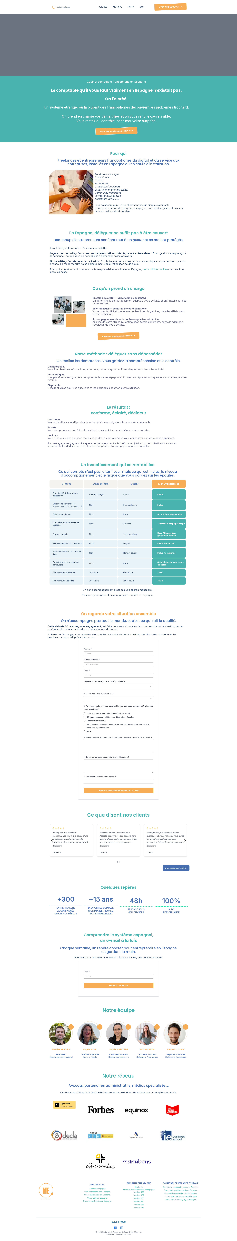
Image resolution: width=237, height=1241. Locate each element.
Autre (89, 731)
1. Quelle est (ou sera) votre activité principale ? (105, 681)
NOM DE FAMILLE (92, 660)
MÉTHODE (117, 7)
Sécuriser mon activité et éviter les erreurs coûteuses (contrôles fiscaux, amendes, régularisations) (118, 726)
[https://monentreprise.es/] (61, 7)
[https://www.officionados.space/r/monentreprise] (100, 1161)
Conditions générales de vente (118, 1234)
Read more (57, 846)
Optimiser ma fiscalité (96, 721)
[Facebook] (115, 1228)
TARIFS (131, 7)
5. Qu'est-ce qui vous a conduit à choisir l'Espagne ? (106, 757)
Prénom (88, 649)
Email (87, 671)
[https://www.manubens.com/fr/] (136, 1161)
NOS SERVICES (97, 1184)
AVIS (142, 7)
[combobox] (118, 687)
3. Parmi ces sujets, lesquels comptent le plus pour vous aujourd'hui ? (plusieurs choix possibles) (118, 707)
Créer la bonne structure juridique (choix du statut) (108, 713)
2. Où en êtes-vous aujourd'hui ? (99, 694)
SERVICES (103, 7)
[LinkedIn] (121, 1228)
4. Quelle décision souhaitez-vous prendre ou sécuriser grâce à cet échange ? (118, 737)
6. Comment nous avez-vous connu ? (100, 777)
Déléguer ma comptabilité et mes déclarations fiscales (110, 717)
